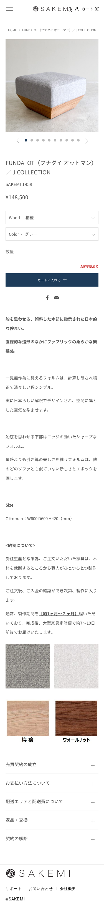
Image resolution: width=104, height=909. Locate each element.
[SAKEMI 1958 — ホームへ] (38, 873)
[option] (52, 85)
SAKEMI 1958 (19, 184)
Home (12, 30)
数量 (10, 251)
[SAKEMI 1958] (52, 9)
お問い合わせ (41, 888)
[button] (26, 140)
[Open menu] (9, 9)
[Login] (76, 8)
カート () (90, 9)
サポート (14, 888)
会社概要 (68, 888)
